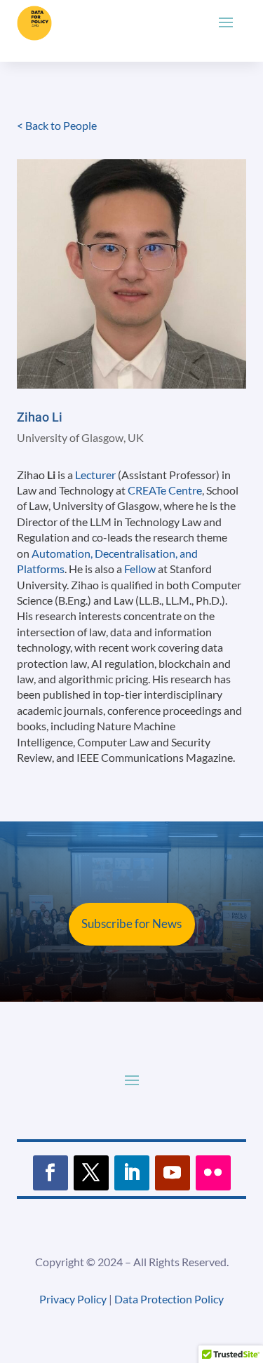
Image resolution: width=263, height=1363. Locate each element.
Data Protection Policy (169, 1298)
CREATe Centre (165, 490)
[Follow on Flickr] (213, 1172)
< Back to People (57, 125)
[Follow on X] (91, 1172)
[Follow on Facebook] (50, 1172)
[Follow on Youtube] (172, 1172)
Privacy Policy (73, 1298)
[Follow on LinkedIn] (131, 1172)
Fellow (140, 568)
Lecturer (95, 474)
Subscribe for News (131, 923)
